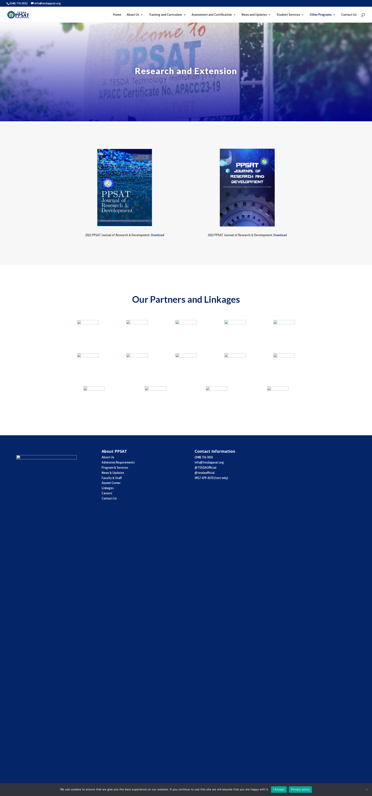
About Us (133, 14)
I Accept (279, 789)
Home (117, 14)
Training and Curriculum (165, 14)
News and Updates (254, 14)
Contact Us (348, 14)
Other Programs (321, 14)
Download (157, 235)
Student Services (288, 14)
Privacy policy (300, 789)
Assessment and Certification (212, 14)
